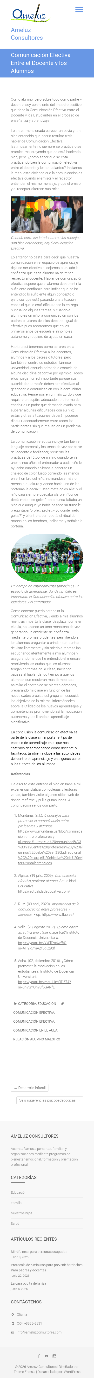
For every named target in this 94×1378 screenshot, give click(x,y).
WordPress (72, 1372)
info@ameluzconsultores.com (39, 1332)
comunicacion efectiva (33, 1012)
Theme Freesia (24, 1372)
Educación (47, 1004)
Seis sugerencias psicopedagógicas (49, 1100)
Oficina (22, 1314)
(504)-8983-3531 (29, 1323)
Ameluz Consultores (27, 33)
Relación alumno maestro (36, 1039)
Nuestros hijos (21, 1213)
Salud (15, 1223)
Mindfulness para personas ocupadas (39, 1252)
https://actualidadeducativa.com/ (44, 891)
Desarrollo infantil (30, 1088)
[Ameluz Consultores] (32, 12)
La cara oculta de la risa (28, 1283)
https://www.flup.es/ (58, 914)
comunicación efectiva (33, 1021)
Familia (16, 1203)
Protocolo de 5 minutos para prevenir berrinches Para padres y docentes (46, 1267)
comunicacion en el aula (35, 1030)
